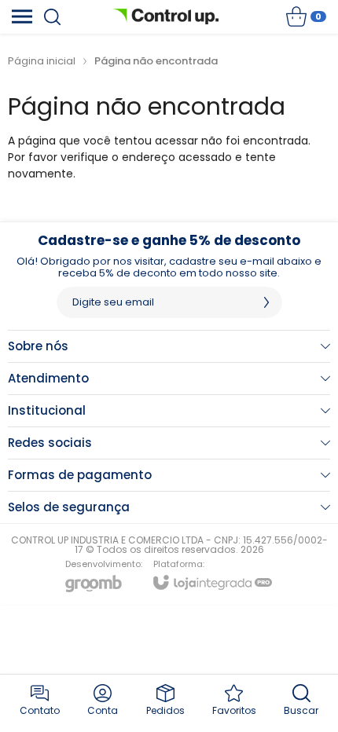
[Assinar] (266, 302)
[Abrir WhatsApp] (298, 692)
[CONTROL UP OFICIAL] (165, 16)
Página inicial (41, 60)
